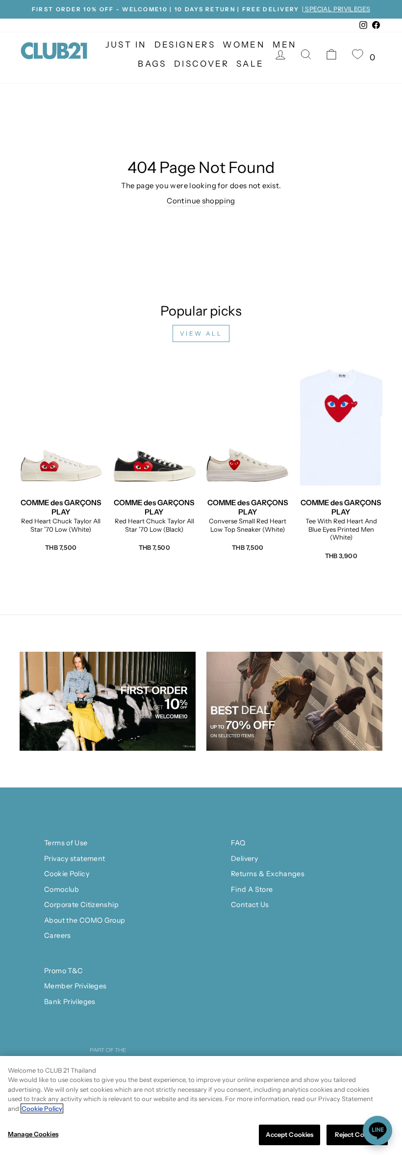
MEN (285, 44)
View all (201, 333)
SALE (250, 64)
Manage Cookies (33, 1134)
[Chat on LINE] (377, 1130)
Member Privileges (75, 986)
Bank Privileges (70, 1001)
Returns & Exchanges (267, 873)
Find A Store (252, 889)
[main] (201, 1105)
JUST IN (126, 44)
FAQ (238, 842)
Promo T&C (63, 970)
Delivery (244, 858)
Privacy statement (74, 858)
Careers (57, 935)
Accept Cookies (290, 1134)
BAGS (152, 64)
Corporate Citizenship (81, 904)
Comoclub (61, 889)
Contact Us (250, 904)
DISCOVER (201, 64)
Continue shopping (201, 200)
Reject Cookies (357, 1134)
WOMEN (244, 44)
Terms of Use (66, 842)
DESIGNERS (185, 44)
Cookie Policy (66, 873)
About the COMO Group (85, 920)
